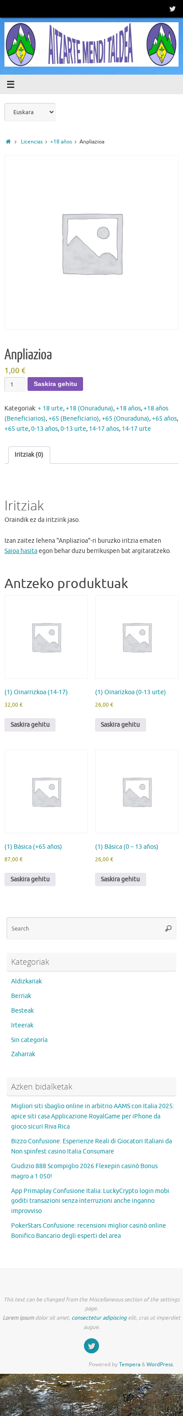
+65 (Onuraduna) (125, 418)
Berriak (21, 996)
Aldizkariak (26, 981)
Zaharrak (23, 1054)
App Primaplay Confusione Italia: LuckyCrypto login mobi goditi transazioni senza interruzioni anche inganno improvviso (90, 1201)
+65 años (164, 418)
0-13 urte (73, 429)
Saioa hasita (20, 551)
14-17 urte (136, 429)
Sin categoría (29, 1040)
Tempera (129, 1364)
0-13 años (44, 429)
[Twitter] (172, 8)
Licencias (32, 141)
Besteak (22, 1010)
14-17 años (104, 429)
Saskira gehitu (55, 384)
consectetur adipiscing (99, 1317)
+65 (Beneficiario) (73, 418)
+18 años (61, 141)
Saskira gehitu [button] (30, 724)
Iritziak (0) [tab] (29, 454)
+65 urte (16, 429)
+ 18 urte (50, 408)
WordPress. (160, 1364)
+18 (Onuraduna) (89, 408)
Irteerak (22, 1025)
